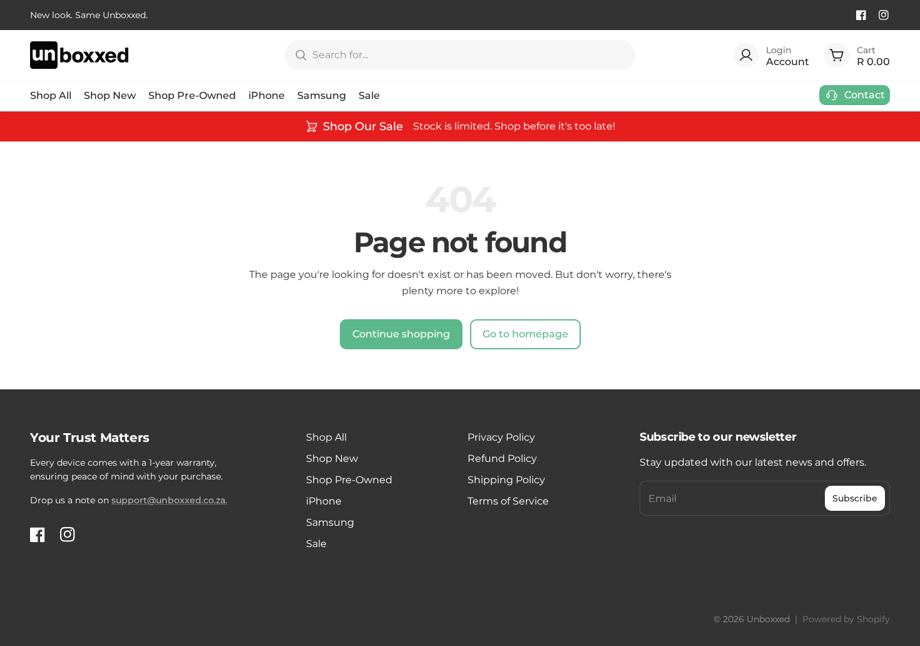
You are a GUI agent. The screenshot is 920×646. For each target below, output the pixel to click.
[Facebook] (861, 15)
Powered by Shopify (846, 619)
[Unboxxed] (79, 55)
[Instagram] (883, 15)
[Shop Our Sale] (460, 126)
